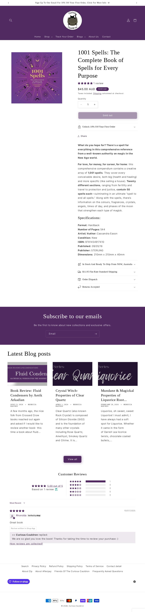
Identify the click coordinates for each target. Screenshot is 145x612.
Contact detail (114, 566)
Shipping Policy (75, 566)
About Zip (27, 571)
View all (72, 459)
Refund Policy (56, 566)
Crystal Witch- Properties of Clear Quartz (70, 395)
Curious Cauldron (76, 606)
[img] (17, 510)
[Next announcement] (137, 3)
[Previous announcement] (8, 3)
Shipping (97, 93)
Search (25, 566)
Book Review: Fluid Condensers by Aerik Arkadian (26, 395)
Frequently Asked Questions (108, 571)
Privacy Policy (39, 566)
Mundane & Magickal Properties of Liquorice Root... (117, 395)
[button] (11, 20)
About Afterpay (43, 571)
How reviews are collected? (26, 543)
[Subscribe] (96, 333)
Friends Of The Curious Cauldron (72, 571)
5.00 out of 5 (55, 486)
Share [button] (84, 136)
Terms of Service (95, 566)
